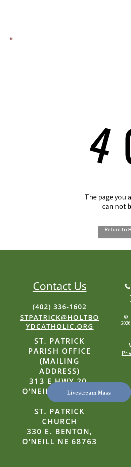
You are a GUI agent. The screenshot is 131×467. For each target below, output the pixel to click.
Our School (31, 67)
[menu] (121, 16)
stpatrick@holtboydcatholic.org (59, 322)
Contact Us (60, 286)
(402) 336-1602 (60, 306)
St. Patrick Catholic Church (57, 33)
